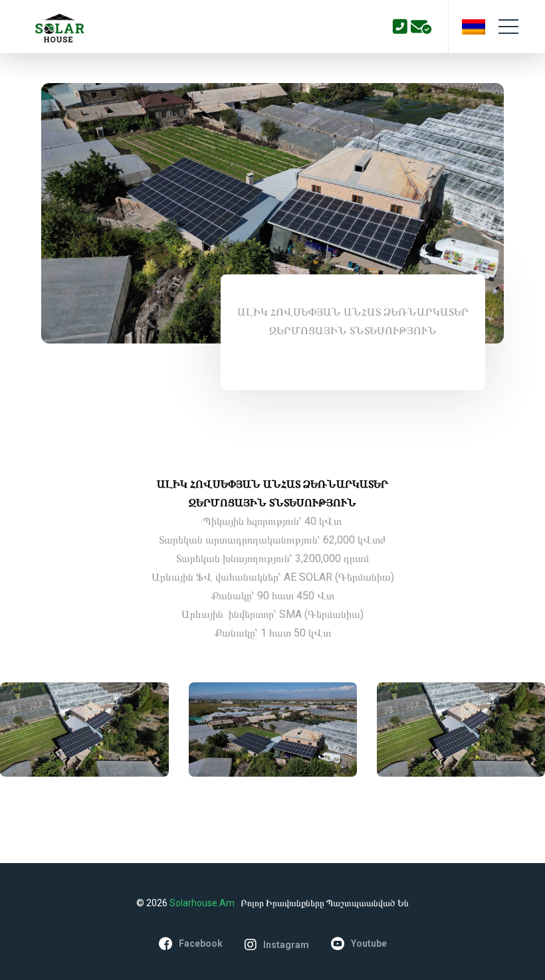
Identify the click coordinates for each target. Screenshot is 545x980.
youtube (369, 943)
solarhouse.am (203, 903)
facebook (201, 943)
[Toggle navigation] (508, 27)
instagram (286, 944)
